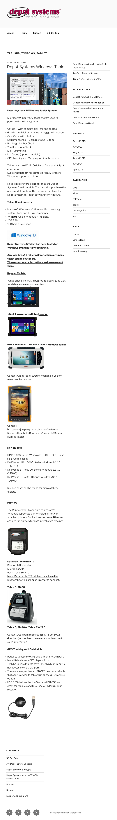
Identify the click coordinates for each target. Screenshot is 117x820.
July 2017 (77, 164)
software (77, 199)
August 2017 (79, 158)
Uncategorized (80, 210)
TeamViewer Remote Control (87, 79)
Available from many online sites (25, 284)
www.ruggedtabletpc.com (32, 314)
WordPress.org (80, 251)
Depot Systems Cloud (83, 123)
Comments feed (81, 245)
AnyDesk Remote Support (85, 73)
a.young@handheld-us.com (47, 375)
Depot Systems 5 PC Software (88, 97)
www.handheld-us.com (20, 379)
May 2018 (78, 152)
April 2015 (78, 169)
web (75, 216)
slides (75, 193)
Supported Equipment (17, 796)
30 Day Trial (53, 33)
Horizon (10, 784)
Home (24, 33)
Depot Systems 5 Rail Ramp (86, 117)
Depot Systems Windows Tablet (36, 66)
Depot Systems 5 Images (18, 769)
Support (37, 33)
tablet (75, 204)
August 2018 (79, 141)
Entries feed (79, 239)
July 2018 (77, 146)
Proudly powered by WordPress (65, 812)
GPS (75, 187)
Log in (76, 234)
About (10, 33)
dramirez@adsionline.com (22, 638)
